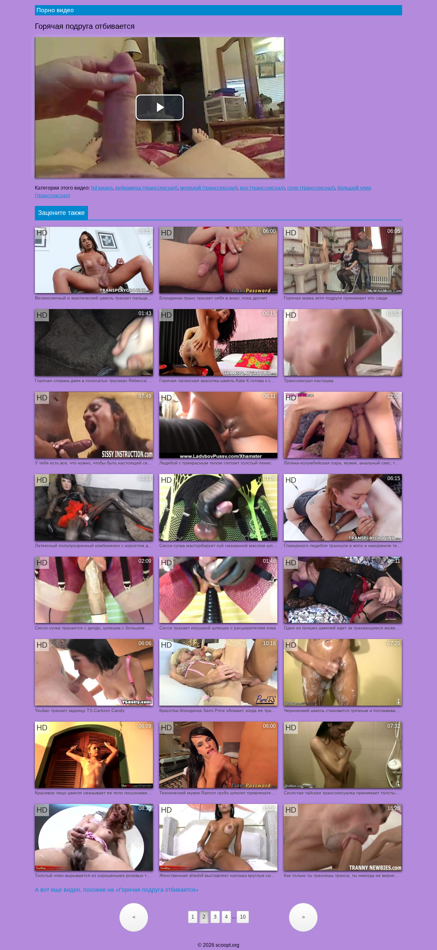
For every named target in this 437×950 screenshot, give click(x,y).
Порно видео (55, 10)
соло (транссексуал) (311, 188)
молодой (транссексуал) (208, 188)
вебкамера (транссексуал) (146, 188)
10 (243, 917)
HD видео (102, 188)
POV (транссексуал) (262, 188)
